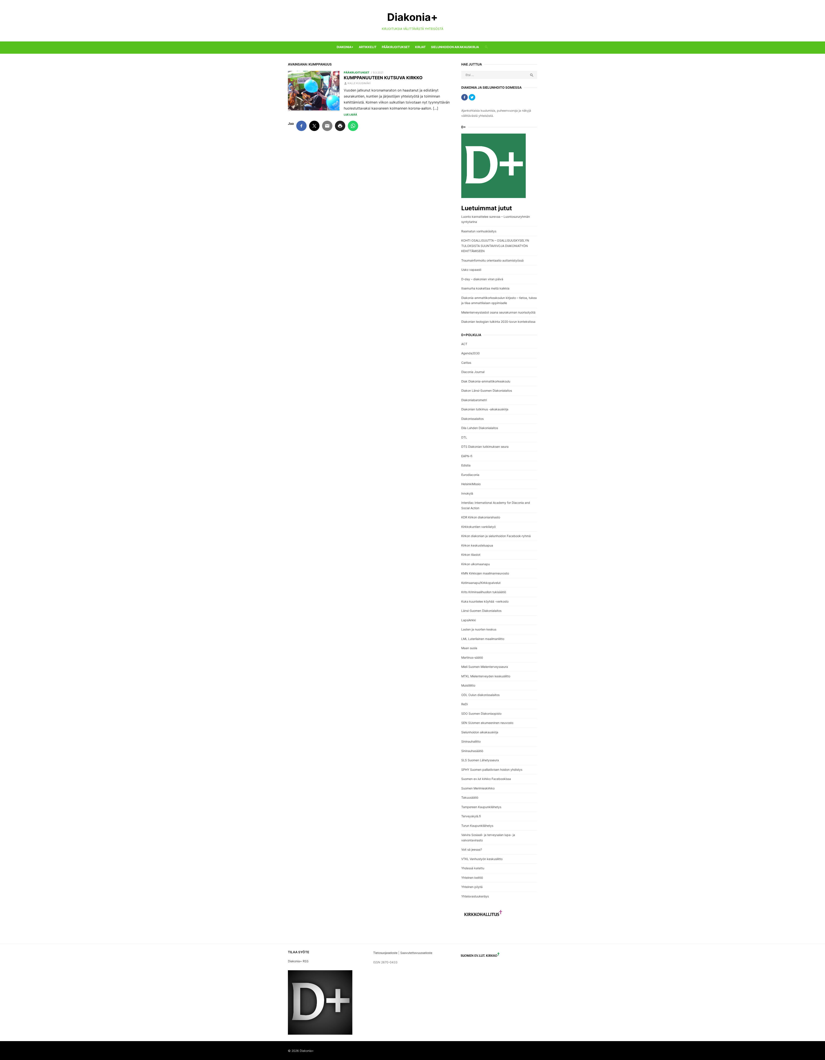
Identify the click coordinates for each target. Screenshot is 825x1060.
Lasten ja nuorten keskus (478, 629)
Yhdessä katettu (472, 868)
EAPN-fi (466, 456)
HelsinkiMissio (471, 484)
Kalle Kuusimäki (359, 83)
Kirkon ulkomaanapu (475, 564)
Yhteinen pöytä (472, 887)
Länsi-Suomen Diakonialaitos (481, 610)
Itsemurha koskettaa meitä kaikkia (485, 288)
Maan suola (469, 648)
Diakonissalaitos (472, 418)
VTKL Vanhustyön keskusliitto (482, 859)
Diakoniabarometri (474, 400)
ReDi (464, 704)
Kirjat (420, 47)
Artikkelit (367, 47)
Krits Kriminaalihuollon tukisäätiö (483, 592)
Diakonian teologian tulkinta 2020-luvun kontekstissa (498, 321)
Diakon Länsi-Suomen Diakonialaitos (486, 390)
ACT (464, 344)
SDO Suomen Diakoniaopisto (481, 713)
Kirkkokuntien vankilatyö (478, 526)
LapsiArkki (468, 620)
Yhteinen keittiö (472, 877)
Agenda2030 (470, 353)
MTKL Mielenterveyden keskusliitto (485, 676)
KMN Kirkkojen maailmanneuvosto (485, 573)
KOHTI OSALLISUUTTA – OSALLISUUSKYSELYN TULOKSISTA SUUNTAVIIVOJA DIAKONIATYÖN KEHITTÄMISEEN (495, 246)
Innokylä (467, 493)
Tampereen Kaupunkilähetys (481, 807)
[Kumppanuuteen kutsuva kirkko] (313, 91)
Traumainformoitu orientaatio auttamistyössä (492, 260)
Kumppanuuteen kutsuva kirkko (383, 77)
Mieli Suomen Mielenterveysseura (484, 667)
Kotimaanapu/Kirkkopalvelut (481, 583)
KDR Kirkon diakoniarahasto (480, 517)
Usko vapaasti (471, 269)
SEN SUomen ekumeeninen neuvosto (487, 723)
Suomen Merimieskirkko (478, 788)
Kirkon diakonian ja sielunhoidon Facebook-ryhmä (496, 536)
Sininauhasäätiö (472, 751)
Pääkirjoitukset (396, 47)
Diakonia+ (412, 17)
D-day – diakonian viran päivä (482, 279)
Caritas (466, 362)
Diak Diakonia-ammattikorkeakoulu (485, 381)
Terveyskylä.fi (471, 816)
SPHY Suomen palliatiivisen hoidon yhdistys (491, 769)
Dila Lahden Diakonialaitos (479, 428)
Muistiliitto (468, 685)
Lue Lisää (350, 114)
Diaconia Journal (472, 372)
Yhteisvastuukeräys (475, 896)
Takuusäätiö (469, 797)
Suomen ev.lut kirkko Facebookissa (486, 779)
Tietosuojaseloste (385, 953)
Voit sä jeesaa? (471, 849)
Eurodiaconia (470, 475)
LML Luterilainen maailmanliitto (482, 639)
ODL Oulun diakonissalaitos (480, 695)
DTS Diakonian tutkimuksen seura (485, 446)
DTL (464, 437)
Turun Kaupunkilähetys (477, 825)
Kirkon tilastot (470, 554)
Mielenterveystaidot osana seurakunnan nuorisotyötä (498, 312)
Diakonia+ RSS (298, 961)
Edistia (466, 465)
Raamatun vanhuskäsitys (478, 231)
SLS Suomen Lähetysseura (480, 760)
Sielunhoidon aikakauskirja (455, 47)
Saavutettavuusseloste (416, 953)
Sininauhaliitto (471, 741)
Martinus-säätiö (472, 657)
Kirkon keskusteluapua (477, 545)
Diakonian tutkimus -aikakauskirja (484, 409)
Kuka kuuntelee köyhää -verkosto (485, 601)
